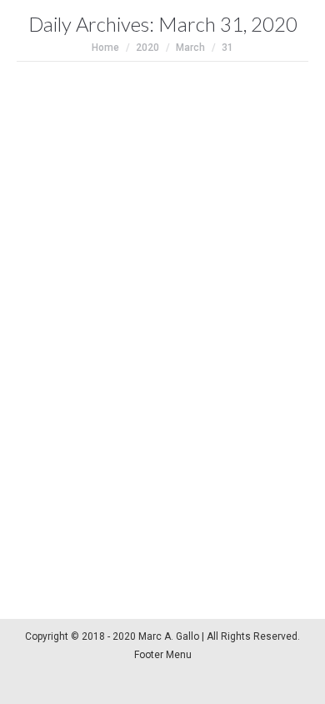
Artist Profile (65, 474)
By (143, 474)
